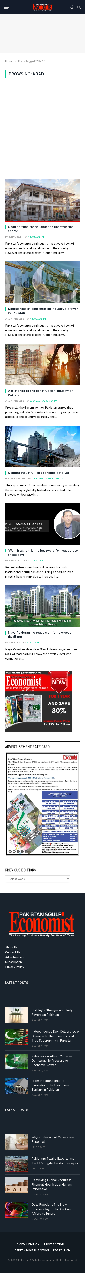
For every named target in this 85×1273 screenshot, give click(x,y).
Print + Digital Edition (32, 1250)
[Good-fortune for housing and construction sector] (42, 200)
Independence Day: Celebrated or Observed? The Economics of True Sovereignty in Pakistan (56, 1036)
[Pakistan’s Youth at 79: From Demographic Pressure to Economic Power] (16, 1061)
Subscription (13, 962)
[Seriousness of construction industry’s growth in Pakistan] (42, 282)
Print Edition (54, 1244)
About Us (11, 947)
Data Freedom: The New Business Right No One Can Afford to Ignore (51, 1209)
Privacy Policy (14, 967)
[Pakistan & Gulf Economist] (42, 7)
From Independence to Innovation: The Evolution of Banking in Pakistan (52, 1085)
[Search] (79, 7)
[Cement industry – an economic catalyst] (42, 447)
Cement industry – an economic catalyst (38, 472)
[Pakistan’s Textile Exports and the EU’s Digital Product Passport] (16, 1164)
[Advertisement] (42, 128)
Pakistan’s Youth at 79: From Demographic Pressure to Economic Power (52, 1060)
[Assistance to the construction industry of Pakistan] (42, 365)
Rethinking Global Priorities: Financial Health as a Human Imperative (52, 1184)
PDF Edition (61, 1250)
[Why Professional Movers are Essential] (16, 1142)
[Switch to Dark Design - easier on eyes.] (72, 7)
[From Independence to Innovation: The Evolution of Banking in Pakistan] (16, 1086)
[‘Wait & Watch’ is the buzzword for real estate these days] (42, 524)
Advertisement (15, 957)
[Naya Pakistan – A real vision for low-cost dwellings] (42, 606)
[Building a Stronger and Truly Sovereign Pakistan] (16, 1015)
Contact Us (12, 952)
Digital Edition (28, 1244)
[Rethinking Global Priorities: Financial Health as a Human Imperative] (16, 1185)
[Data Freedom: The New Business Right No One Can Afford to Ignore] (16, 1210)
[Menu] (6, 7)
